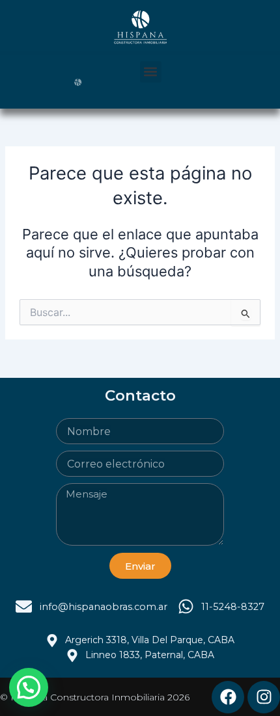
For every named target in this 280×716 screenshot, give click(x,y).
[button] (150, 72)
